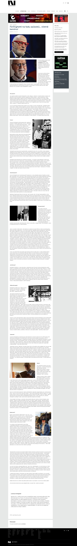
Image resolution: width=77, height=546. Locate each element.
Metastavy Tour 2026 (59, 74)
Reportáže (9, 534)
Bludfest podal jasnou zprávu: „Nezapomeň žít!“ (61, 31)
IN (63, 3)
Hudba (17, 11)
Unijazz (39, 537)
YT (68, 3)
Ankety (9, 536)
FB (66, 3)
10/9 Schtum (57, 81)
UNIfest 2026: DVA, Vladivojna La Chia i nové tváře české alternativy (61, 33)
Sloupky (32, 534)
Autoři (39, 535)
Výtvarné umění (41, 11)
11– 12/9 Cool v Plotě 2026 (59, 83)
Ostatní (9, 537)
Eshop (53, 11)
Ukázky (13, 534)
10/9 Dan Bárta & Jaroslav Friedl (61, 79)
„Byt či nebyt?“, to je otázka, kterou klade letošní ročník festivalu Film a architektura (61, 39)
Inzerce (39, 534)
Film (29, 11)
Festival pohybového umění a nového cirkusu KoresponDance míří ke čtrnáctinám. (60, 47)
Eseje (8, 535)
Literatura (23, 11)
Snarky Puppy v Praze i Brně (58, 27)
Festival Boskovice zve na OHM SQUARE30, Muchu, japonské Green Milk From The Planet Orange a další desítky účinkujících (61, 36)
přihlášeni (24, 523)
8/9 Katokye (57, 76)
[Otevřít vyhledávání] (67, 11)
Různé (48, 11)
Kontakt (39, 536)
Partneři (39, 538)
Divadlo (33, 11)
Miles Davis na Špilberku (58, 29)
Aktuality (57, 25)
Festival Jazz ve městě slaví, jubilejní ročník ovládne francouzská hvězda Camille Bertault (61, 49)
